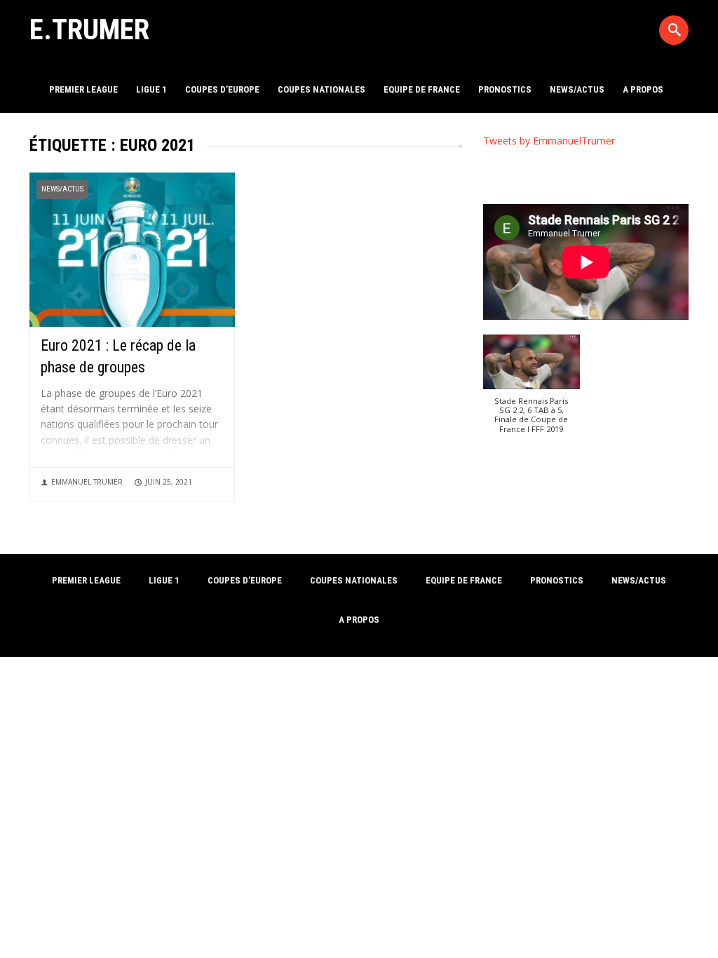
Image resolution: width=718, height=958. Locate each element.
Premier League (83, 89)
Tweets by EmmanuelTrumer (549, 140)
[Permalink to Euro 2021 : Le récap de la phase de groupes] (132, 248)
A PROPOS (643, 89)
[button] (531, 391)
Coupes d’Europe (222, 89)
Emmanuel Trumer (87, 482)
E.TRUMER (89, 29)
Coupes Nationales (321, 89)
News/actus (577, 89)
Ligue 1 (151, 89)
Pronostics (504, 89)
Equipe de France (422, 89)
